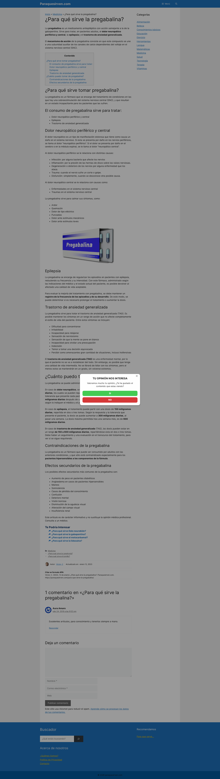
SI (110, 393)
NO (110, 400)
